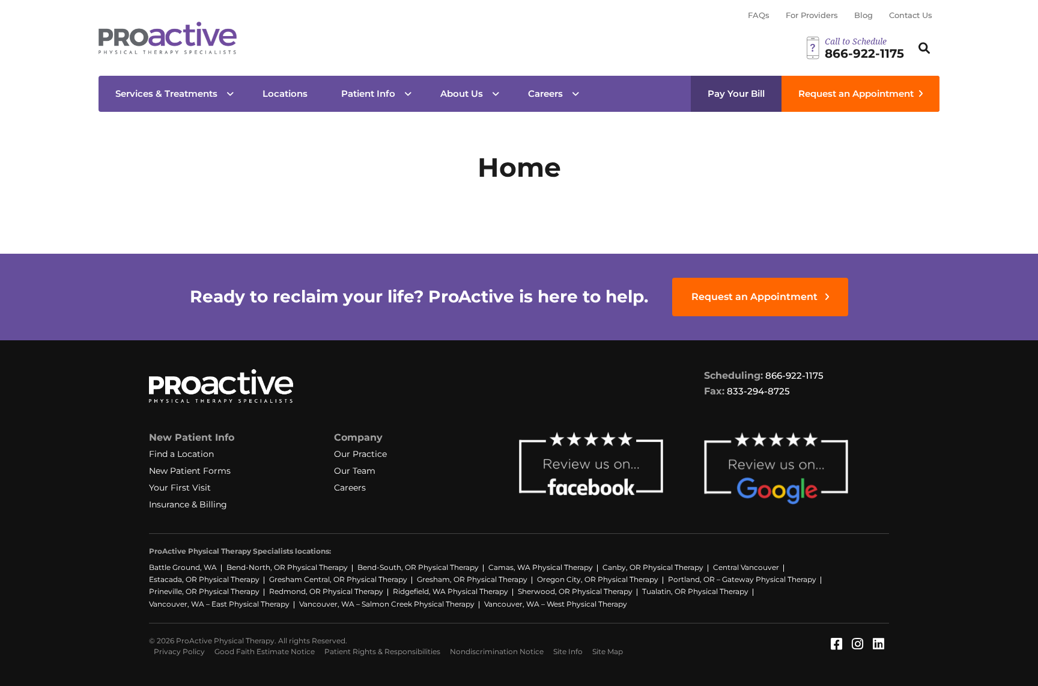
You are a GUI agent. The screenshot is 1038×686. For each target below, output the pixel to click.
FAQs (758, 15)
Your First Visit (180, 487)
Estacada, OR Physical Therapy (204, 579)
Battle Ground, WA (183, 567)
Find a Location (181, 454)
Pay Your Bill (736, 93)
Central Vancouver (746, 567)
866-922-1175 (794, 375)
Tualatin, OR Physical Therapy (695, 591)
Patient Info (368, 93)
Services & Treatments (166, 93)
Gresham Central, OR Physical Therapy (338, 579)
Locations (285, 93)
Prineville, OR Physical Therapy (204, 591)
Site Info (568, 651)
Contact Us (910, 15)
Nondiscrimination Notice (497, 651)
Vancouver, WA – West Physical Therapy (555, 603)
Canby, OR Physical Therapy (652, 567)
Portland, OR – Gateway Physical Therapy (742, 579)
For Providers (812, 15)
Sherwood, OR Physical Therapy (575, 591)
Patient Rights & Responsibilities (382, 651)
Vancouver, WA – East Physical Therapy (219, 603)
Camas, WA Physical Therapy (540, 567)
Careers (545, 93)
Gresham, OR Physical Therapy (472, 579)
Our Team (354, 470)
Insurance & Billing (188, 504)
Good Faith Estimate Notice (264, 651)
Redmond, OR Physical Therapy (326, 591)
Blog (863, 15)
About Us (461, 93)
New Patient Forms (190, 470)
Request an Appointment (856, 93)
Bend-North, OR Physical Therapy (287, 567)
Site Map (607, 651)
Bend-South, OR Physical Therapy (418, 567)
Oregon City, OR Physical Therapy (597, 579)
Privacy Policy (179, 651)
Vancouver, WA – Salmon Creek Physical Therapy (387, 603)
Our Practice (360, 454)
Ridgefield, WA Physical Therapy (450, 591)
